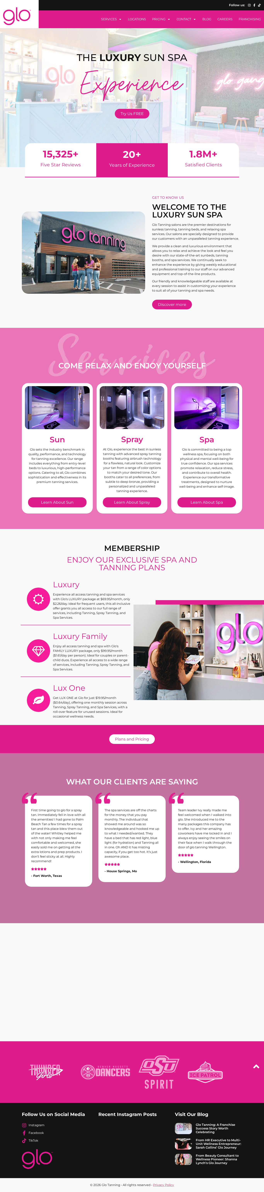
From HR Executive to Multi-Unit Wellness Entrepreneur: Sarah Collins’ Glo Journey (218, 1143)
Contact (184, 19)
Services (109, 19)
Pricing (158, 19)
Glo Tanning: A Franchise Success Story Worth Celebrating (215, 1128)
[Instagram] (249, 5)
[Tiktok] (259, 5)
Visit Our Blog (191, 1114)
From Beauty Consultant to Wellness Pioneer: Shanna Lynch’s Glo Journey (217, 1159)
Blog (206, 19)
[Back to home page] (17, 16)
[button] (28, 842)
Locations (137, 19)
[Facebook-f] (254, 5)
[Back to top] (256, 1067)
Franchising (250, 19)
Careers (224, 19)
